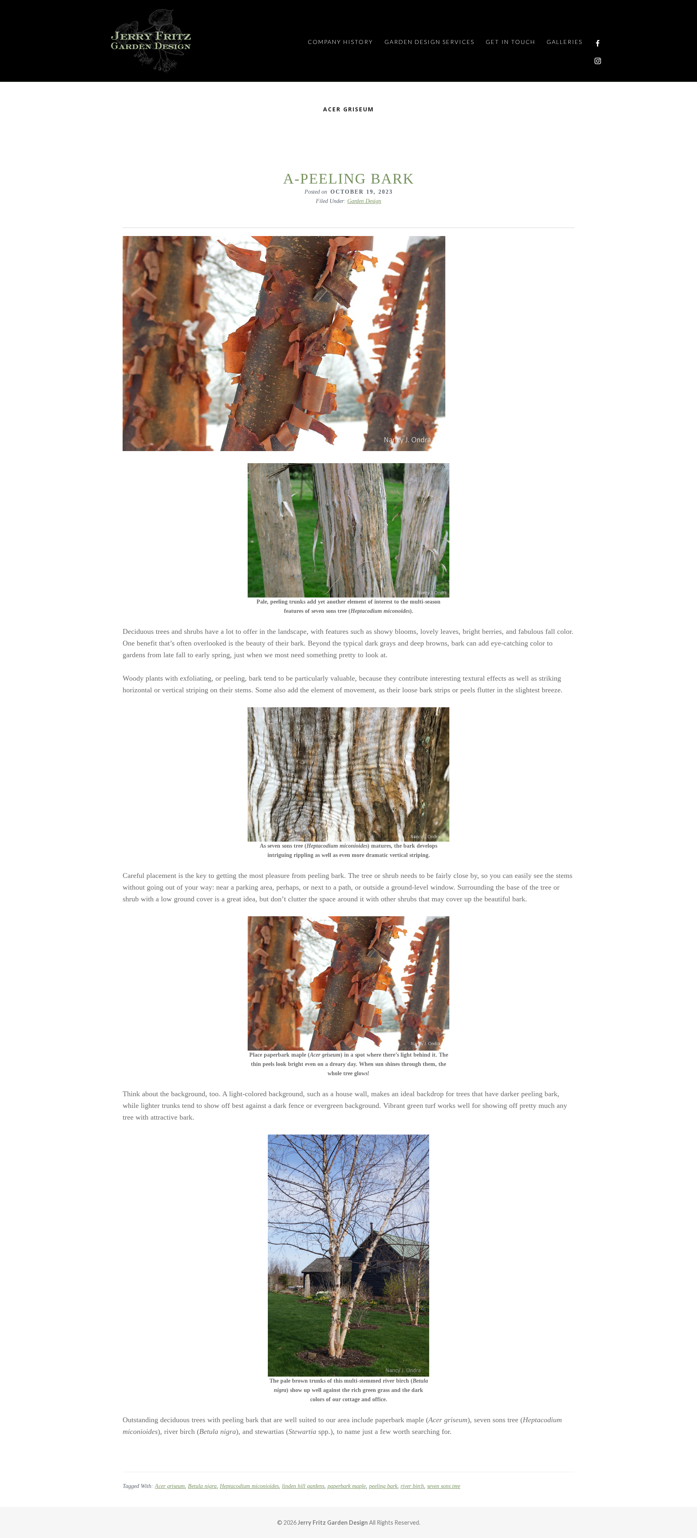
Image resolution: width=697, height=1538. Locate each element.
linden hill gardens (303, 1486)
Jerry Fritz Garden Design (150, 40)
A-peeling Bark (348, 179)
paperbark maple (347, 1486)
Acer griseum (170, 1486)
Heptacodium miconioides (249, 1486)
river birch (412, 1486)
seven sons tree (443, 1486)
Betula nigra (202, 1486)
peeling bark (383, 1486)
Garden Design (364, 201)
